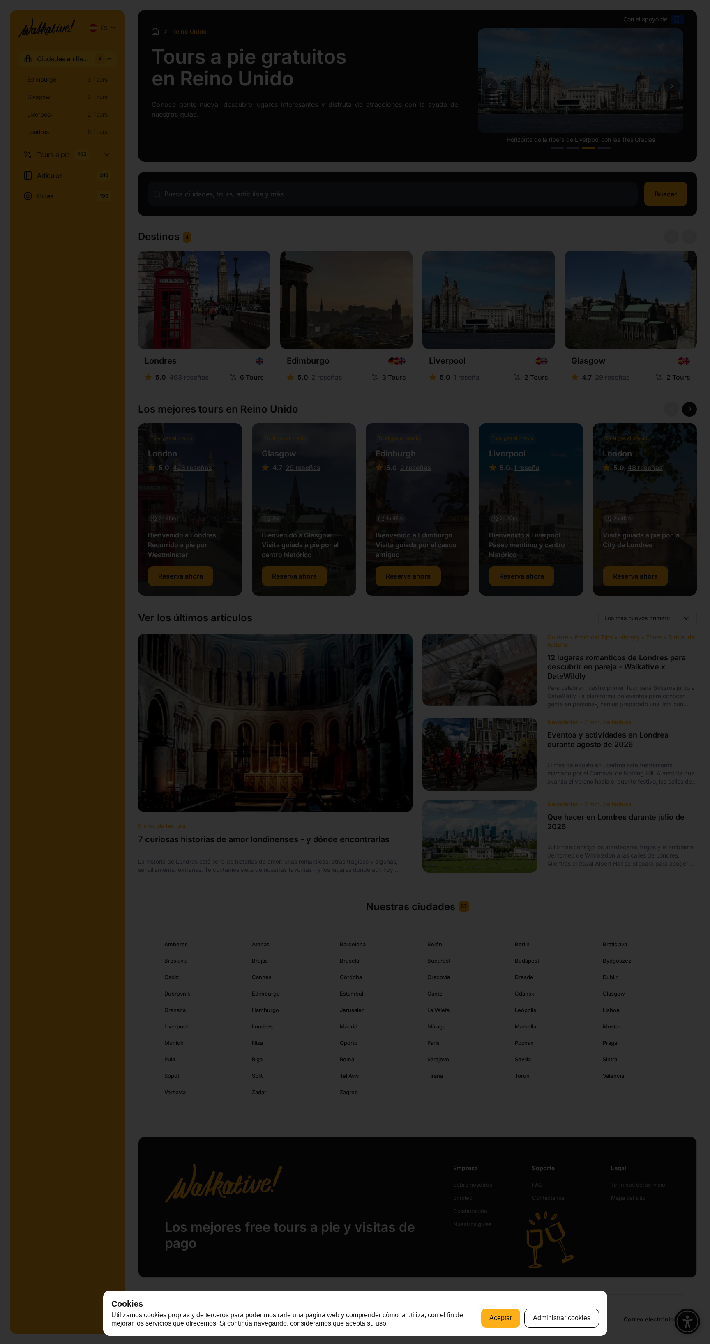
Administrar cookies (561, 1317)
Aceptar (500, 1317)
